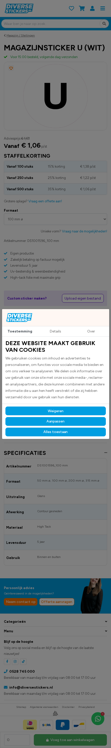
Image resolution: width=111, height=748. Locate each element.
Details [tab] (55, 331)
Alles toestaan (55, 432)
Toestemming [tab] (19, 331)
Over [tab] (91, 331)
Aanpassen (55, 421)
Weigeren (56, 411)
